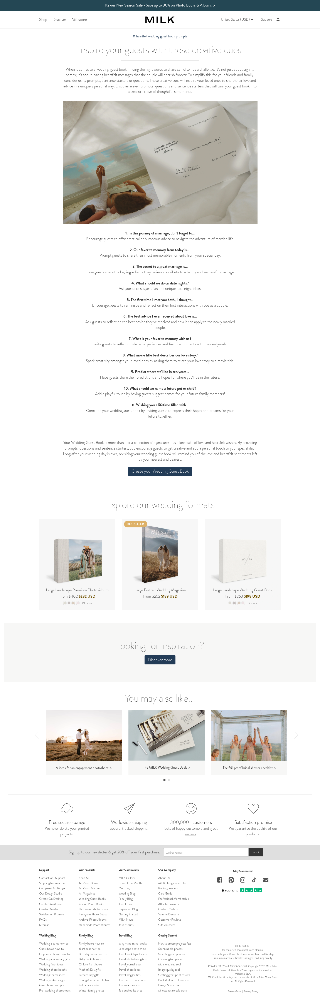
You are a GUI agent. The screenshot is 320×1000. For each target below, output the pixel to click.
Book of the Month (130, 883)
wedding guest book (111, 69)
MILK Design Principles (172, 883)
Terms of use (234, 991)
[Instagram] (242, 880)
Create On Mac (49, 909)
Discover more (160, 660)
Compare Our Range (52, 888)
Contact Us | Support (52, 878)
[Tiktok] (254, 880)
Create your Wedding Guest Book (160, 471)
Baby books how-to (90, 959)
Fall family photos (89, 985)
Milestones (80, 19)
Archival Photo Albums (92, 919)
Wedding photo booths (53, 969)
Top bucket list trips (130, 990)
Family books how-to (91, 943)
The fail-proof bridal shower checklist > (249, 767)
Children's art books (90, 964)
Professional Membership (173, 898)
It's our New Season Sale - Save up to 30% (160, 5)
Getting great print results (174, 975)
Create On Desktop (51, 898)
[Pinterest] (231, 880)
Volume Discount (168, 914)
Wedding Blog (127, 893)
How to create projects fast (174, 943)
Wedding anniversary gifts (54, 959)
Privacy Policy (251, 991)
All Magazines (87, 893)
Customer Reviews (169, 919)
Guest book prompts (51, 985)
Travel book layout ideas (133, 954)
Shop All (84, 878)
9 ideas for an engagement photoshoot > (84, 767)
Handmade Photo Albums (94, 925)
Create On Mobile (50, 904)
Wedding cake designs (52, 980)
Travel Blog (125, 904)
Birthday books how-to (92, 954)
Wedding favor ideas (51, 964)
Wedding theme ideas (52, 975)
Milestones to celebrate (172, 990)
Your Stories (126, 925)
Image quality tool (169, 969)
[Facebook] (219, 880)
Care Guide (165, 893)
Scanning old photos (170, 948)
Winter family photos (91, 990)
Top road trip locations (132, 980)
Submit (256, 852)
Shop (43, 19)
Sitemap (44, 925)
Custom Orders (168, 909)
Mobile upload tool (169, 964)
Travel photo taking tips (133, 959)
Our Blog (124, 888)
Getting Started (128, 914)
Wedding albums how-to (54, 943)
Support (266, 19)
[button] (164, 780)
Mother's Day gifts (90, 969)
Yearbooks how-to (90, 948)
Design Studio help (169, 985)
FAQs (43, 919)
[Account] (278, 20)
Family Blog (126, 898)
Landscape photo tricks (132, 948)
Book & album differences (173, 980)
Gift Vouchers (166, 925)
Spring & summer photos (94, 980)
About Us (164, 878)
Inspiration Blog (128, 909)
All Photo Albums (89, 888)
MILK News (126, 919)
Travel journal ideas (130, 964)
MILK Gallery (127, 878)
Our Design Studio (50, 893)
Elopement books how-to (54, 954)
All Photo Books (88, 883)
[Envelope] (265, 880)
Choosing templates (170, 959)
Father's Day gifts (89, 975)
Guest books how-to (51, 948)
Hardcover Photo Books (93, 909)
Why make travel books (133, 943)
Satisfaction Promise (51, 914)
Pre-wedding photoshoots (55, 990)
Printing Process (168, 888)
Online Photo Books (91, 904)
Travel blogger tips (129, 975)
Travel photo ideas (129, 969)
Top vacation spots (130, 985)
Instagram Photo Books (93, 914)
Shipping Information (52, 883)
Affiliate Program (168, 904)
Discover (59, 19)
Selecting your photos (171, 954)
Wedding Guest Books (92, 898)
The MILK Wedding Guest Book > (166, 767)
